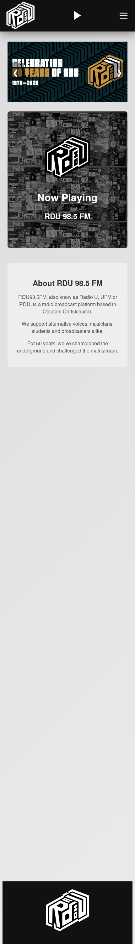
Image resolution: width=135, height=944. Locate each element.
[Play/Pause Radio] (76, 15)
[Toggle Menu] (123, 15)
